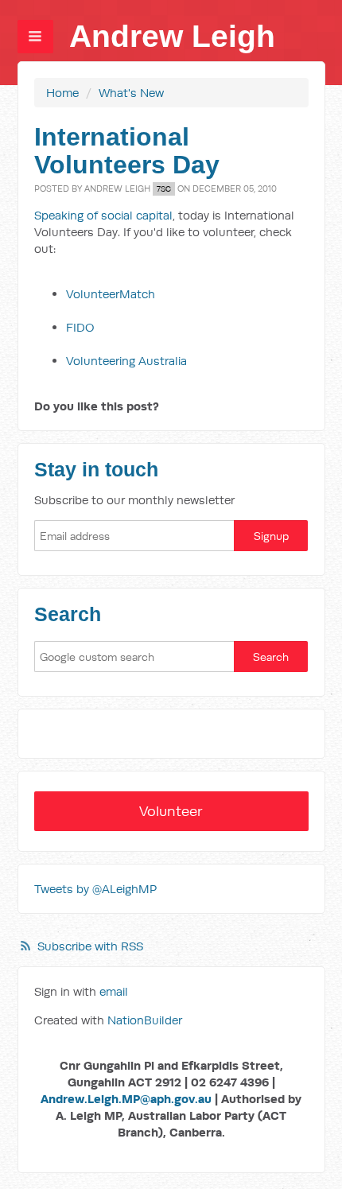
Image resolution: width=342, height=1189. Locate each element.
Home (62, 92)
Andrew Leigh (172, 36)
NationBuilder (144, 1020)
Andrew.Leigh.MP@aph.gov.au (126, 1098)
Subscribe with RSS (90, 946)
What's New (131, 92)
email (113, 991)
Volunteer (171, 811)
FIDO (80, 327)
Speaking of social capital (103, 215)
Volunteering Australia (126, 360)
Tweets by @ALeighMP (95, 888)
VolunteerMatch (110, 293)
